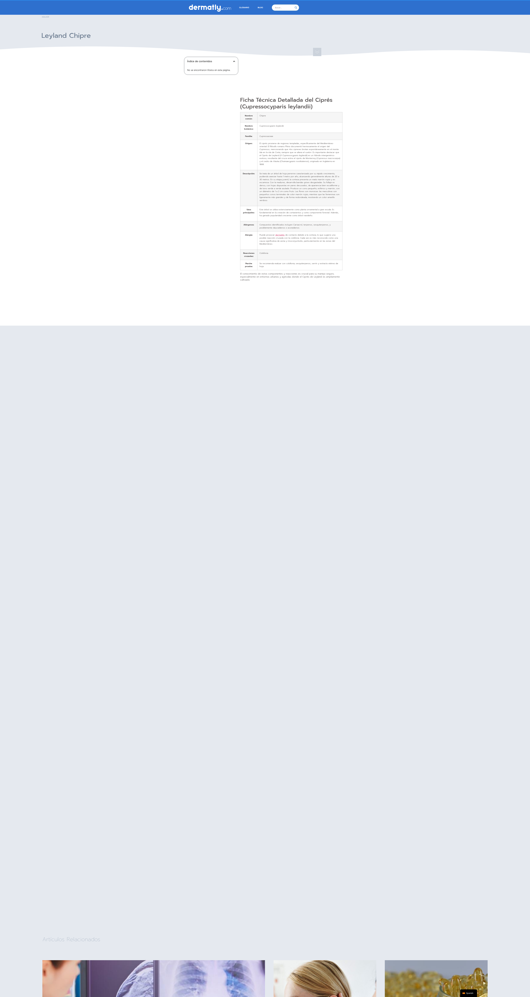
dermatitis (280, 234)
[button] (234, 61)
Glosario (244, 7)
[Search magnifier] (296, 8)
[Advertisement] (211, 96)
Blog (260, 7)
